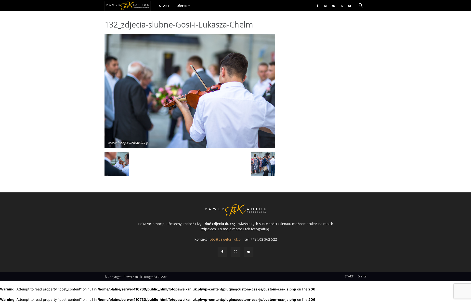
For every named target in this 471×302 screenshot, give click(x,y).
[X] (341, 5)
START (164, 5)
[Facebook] (317, 5)
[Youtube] (349, 5)
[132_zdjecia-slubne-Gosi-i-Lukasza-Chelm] (190, 146)
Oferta (181, 5)
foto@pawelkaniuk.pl (225, 239)
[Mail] (333, 5)
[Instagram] (325, 5)
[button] (360, 6)
